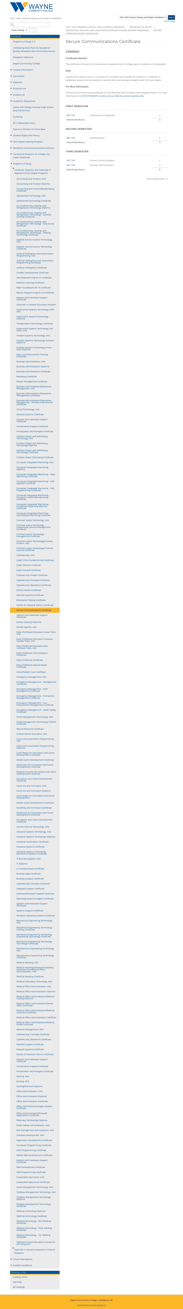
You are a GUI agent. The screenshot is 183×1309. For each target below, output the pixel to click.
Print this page (169, 21)
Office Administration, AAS (29, 1091)
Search (33, 30)
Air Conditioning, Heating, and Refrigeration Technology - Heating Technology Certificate (33, 232)
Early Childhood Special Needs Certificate (31, 666)
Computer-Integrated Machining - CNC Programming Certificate (35, 489)
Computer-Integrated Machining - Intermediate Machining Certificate (33, 514)
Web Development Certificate (30, 1167)
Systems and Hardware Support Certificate (31, 298)
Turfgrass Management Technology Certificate (33, 1205)
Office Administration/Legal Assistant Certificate (34, 1107)
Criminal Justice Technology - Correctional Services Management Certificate (33, 527)
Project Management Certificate (31, 381)
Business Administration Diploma (32, 366)
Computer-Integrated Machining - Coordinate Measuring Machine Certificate (33, 506)
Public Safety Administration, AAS (33, 1125)
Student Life (19, 95)
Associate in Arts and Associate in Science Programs (34, 1251)
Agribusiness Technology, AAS (31, 196)
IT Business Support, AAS (28, 858)
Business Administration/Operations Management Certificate (33, 394)
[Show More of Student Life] (11, 94)
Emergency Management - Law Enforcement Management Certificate (34, 704)
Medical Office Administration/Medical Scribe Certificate (35, 1023)
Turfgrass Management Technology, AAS (36, 1192)
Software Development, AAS (30, 1135)
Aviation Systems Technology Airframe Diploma (35, 341)
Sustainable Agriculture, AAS (30, 1177)
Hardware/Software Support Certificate (35, 893)
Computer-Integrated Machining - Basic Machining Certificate (35, 475)
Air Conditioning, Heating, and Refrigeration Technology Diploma (33, 207)
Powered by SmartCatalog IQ (91, 1305)
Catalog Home (20, 1277)
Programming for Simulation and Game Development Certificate (36, 773)
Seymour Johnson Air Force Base (29, 129)
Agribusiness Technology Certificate (33, 201)
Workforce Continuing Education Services (33, 148)
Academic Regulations (24, 101)
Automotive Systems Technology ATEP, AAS (35, 310)
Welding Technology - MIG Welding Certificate (33, 1222)
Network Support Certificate (30, 1044)
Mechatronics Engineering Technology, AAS (35, 949)
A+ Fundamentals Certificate (30, 868)
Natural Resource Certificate (30, 729)
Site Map (17, 1282)
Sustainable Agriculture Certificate (33, 1182)
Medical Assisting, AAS (27, 962)
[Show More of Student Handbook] (11, 1265)
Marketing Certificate (26, 376)
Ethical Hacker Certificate (28, 590)
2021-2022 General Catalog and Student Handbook (95, 27)
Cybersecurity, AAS (25, 555)
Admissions (18, 76)
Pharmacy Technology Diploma (31, 1120)
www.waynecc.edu (135, 96)
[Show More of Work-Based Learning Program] (11, 141)
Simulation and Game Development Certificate (34, 780)
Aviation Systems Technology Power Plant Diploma (34, 348)
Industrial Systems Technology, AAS (33, 831)
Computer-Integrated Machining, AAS (34, 462)
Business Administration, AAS (30, 361)
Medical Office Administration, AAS (33, 986)
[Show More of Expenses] (11, 82)
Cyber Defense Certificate (28, 565)
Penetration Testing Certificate (31, 600)
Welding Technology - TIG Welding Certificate (33, 1236)
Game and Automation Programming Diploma (35, 747)
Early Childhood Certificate (29, 660)
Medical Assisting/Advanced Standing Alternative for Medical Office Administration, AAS (34, 969)
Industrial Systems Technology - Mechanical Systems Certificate (31, 852)
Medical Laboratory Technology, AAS (34, 981)
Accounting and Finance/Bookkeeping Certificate (35, 190)
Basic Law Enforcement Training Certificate (32, 355)
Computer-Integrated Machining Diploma (32, 468)
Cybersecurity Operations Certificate (33, 585)
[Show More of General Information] (11, 69)
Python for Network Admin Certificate (34, 605)
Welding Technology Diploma (31, 1211)
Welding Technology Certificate (31, 1216)
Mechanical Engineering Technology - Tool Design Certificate (34, 942)
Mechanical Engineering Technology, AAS (34, 921)
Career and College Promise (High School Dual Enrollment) (33, 109)
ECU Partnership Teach (24, 123)
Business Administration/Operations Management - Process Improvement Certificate (34, 402)
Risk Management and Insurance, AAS (35, 1130)
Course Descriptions (22, 1259)
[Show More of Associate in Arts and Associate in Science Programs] (13, 1248)
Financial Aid (19, 88)
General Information (23, 70)
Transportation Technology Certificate (34, 323)
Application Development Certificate (34, 1140)
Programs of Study (22, 163)
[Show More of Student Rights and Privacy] (11, 135)
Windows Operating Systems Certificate (35, 915)
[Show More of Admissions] (11, 75)
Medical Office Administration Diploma (35, 991)
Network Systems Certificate (30, 414)
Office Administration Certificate (32, 1101)
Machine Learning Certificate (30, 282)
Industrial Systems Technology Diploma (35, 836)
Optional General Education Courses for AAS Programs (35, 1243)
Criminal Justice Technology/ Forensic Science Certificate (34, 549)
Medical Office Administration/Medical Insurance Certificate (35, 1011)
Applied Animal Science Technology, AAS (34, 240)
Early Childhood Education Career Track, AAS (36, 633)
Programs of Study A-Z (24, 41)
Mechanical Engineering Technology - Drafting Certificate (34, 928)
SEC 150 (70, 160)
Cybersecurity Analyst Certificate (31, 575)
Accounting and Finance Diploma (33, 184)
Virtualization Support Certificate (32, 426)
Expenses (17, 82)
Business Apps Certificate (28, 873)
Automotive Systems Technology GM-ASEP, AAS (34, 329)
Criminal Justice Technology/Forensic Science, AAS (34, 542)
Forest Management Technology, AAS (34, 717)
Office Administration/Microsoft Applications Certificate (31, 1114)
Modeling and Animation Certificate (34, 808)
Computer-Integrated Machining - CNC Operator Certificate (35, 482)
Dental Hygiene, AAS (26, 627)
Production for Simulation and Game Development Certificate (34, 766)
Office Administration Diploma (31, 1096)
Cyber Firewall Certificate (28, 570)
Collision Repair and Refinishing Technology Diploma (32, 444)
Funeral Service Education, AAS (31, 734)
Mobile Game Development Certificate (35, 760)
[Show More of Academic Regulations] (11, 100)
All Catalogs (19, 1287)
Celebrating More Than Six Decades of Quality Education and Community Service (34, 49)
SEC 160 (70, 165)
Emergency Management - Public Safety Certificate (36, 711)
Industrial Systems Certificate (30, 846)
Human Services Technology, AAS (32, 827)
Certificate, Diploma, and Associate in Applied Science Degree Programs (32, 172)
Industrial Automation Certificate (32, 841)
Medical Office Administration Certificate (36, 1017)
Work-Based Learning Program (28, 141)
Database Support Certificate (30, 888)
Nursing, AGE (22, 1081)
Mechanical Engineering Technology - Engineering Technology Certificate (34, 935)
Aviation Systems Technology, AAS (33, 335)
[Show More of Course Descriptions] (11, 1259)
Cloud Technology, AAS (27, 409)
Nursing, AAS (22, 1076)
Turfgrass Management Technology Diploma (33, 1198)
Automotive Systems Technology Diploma (32, 317)
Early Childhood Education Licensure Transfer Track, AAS (34, 640)
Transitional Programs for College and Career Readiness (31, 156)
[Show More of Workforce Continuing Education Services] (11, 147)
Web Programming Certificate (31, 1172)
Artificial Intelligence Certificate (31, 267)
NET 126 (70, 138)
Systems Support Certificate (29, 910)
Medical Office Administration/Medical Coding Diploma (35, 997)
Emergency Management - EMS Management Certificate (32, 690)
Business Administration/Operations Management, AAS (33, 387)
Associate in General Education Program (36, 304)
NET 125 (70, 115)
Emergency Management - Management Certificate (36, 683)
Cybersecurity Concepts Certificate (33, 580)
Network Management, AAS (30, 1029)
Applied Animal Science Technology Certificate (34, 247)
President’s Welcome (23, 57)
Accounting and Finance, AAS (31, 179)
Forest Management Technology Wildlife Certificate (36, 723)
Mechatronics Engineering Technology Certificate (35, 956)
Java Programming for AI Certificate (33, 277)
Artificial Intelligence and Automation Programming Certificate (34, 261)
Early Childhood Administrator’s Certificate (32, 654)
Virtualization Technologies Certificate (34, 431)
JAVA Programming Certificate (31, 1150)
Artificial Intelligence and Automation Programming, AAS (34, 254)
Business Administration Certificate (33, 371)
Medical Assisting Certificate (30, 976)
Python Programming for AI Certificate (35, 292)
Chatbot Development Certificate (32, 272)
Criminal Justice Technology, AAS (32, 520)
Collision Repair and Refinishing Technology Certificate (32, 451)
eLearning (18, 117)
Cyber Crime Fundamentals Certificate (35, 560)
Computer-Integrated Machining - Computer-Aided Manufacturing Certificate (33, 497)
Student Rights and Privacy (26, 135)
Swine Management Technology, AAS (34, 1187)
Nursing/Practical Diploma (29, 1086)
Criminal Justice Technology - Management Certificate (30, 535)
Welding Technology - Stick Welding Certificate (34, 1229)
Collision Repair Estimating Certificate (34, 457)
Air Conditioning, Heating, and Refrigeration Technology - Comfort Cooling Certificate (33, 215)
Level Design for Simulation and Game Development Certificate (35, 754)
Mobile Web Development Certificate (34, 1155)
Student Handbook (22, 1265)
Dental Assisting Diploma (28, 622)
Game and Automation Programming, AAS (35, 740)
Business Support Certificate (30, 878)
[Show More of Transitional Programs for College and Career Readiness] (11, 154)
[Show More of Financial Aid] (11, 88)
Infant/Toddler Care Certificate (31, 672)
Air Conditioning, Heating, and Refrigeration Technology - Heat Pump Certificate (35, 223)
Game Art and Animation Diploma (33, 791)
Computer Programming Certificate (33, 1145)
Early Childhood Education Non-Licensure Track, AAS (32, 647)
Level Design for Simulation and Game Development (35, 797)
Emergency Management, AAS (31, 677)
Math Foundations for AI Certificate (33, 287)
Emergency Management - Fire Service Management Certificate (35, 697)
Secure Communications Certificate (33, 610)
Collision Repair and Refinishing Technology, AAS (32, 437)
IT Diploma (21, 863)
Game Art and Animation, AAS (31, 786)
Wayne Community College (26, 63)
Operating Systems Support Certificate (35, 898)
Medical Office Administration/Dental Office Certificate (34, 1004)
